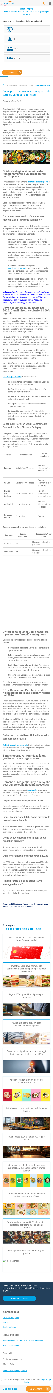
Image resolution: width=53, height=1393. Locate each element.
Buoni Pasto (23, 85)
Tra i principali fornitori (12, 376)
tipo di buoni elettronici (17, 268)
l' (37, 182)
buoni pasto (32, 790)
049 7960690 (8, 1364)
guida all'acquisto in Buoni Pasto (23, 928)
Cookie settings (9, 1327)
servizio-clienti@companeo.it (15, 1370)
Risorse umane (12, 85)
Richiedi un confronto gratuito (15, 745)
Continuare (10, 72)
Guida (31, 85)
